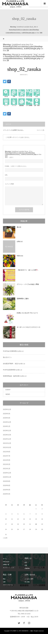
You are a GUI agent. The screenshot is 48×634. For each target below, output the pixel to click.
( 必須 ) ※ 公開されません (16, 166)
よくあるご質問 (29, 579)
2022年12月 (7, 439)
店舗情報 (27, 568)
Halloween (20, 256)
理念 (26, 562)
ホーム (5, 558)
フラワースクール (8, 585)
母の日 (19, 227)
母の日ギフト (7, 357)
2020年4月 (6, 494)
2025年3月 (6, 418)
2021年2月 (6, 464)
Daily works (6, 561)
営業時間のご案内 (23, 298)
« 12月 (5, 538)
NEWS (8, 394)
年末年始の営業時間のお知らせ (13, 351)
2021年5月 (6, 460)
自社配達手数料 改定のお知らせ (14, 363)
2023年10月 (7, 435)
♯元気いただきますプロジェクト (27, 313)
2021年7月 (6, 456)
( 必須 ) (9, 157)
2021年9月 (6, 452)
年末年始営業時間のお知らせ (12, 370)
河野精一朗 (6, 564)
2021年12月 (7, 443)
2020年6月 (6, 485)
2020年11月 (7, 477)
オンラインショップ (8, 567)
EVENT (8, 390)
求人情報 (27, 582)
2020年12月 (7, 473)
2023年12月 (7, 430)
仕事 (4, 582)
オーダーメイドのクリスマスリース (28, 327)
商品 (4, 579)
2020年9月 (6, 481)
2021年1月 (6, 468)
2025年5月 (6, 414)
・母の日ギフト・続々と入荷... (28, 270)
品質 (26, 565)
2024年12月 (7, 422)
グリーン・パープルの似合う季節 (28, 284)
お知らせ (20, 241)
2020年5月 (6, 490)
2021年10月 (7, 447)
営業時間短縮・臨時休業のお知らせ (15, 376)
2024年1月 (6, 426)
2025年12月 (7, 409)
